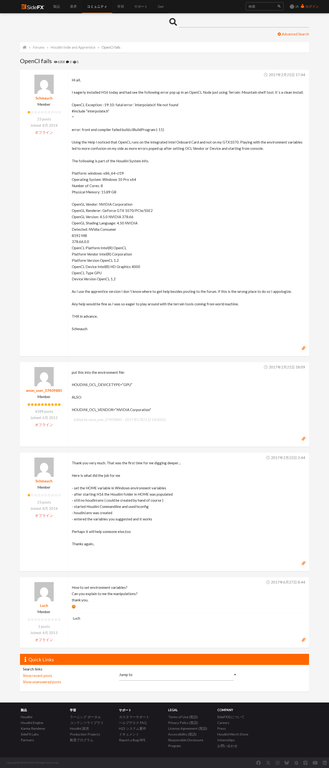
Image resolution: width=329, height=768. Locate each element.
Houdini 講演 (79, 728)
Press (221, 728)
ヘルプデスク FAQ (133, 723)
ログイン (312, 6)
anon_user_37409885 (44, 390)
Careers (223, 723)
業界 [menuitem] (73, 6)
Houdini (26, 717)
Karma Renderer (33, 728)
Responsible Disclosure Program (185, 743)
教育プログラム (81, 740)
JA (296, 6)
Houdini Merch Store (232, 734)
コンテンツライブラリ (87, 723)
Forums (39, 47)
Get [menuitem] (161, 6)
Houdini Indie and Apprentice (73, 47)
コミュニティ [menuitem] (97, 6)
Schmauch (44, 98)
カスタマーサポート (134, 717)
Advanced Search (295, 34)
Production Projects (85, 734)
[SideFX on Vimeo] (305, 763)
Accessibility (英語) (182, 734)
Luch (44, 605)
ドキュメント (129, 734)
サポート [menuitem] (141, 6)
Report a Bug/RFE (132, 740)
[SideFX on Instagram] (277, 763)
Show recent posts (37, 675)
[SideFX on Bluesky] (286, 763)
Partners (27, 740)
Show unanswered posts (42, 682)
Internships (226, 740)
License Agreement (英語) (187, 728)
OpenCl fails (111, 47)
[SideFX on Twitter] (268, 763)
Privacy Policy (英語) (183, 723)
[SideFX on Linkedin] (325, 763)
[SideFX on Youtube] (315, 763)
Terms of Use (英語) (183, 717)
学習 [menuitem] (120, 6)
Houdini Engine (32, 723)
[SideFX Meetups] (296, 763)
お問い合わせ (227, 746)
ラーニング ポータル (85, 717)
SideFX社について (230, 717)
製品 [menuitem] (56, 6)
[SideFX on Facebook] (258, 763)
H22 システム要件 (132, 728)
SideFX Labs (30, 734)
